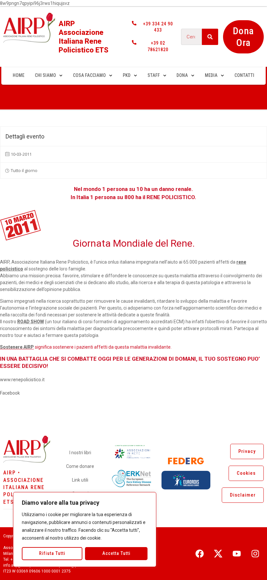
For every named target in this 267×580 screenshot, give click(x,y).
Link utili (80, 480)
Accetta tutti (116, 553)
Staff (154, 75)
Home (18, 75)
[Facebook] (199, 553)
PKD (127, 75)
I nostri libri (80, 452)
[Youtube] (236, 553)
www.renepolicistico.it (22, 379)
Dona (182, 75)
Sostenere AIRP (17, 347)
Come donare (80, 466)
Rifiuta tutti (52, 553)
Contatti (244, 75)
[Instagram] (255, 553)
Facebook (10, 393)
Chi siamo (45, 75)
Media (211, 75)
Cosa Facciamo (89, 75)
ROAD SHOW (30, 321)
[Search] (210, 37)
